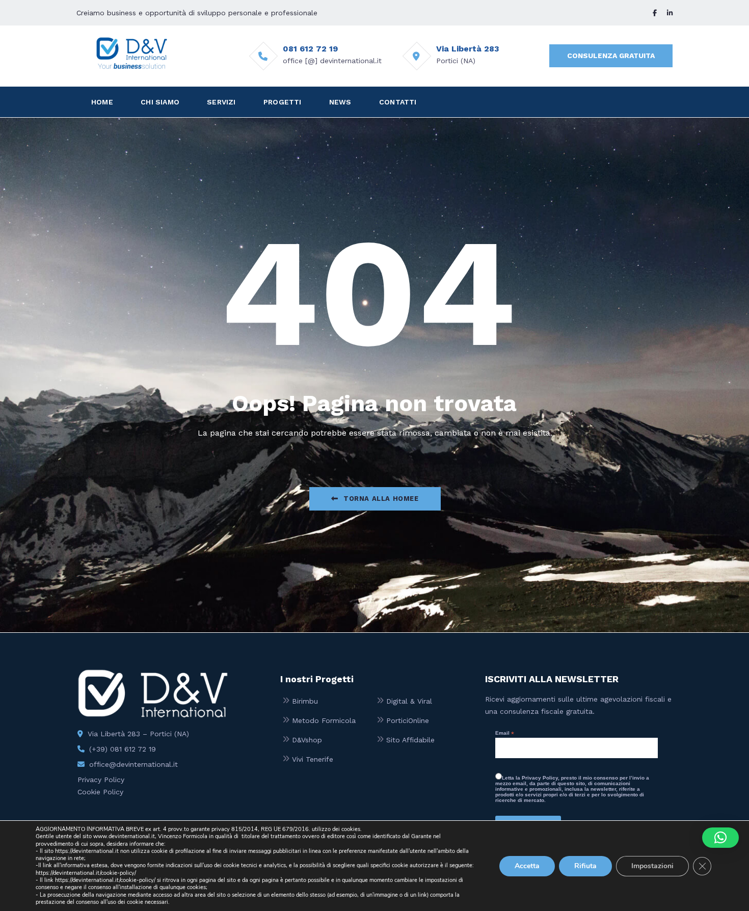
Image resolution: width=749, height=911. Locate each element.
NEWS (340, 102)
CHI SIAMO (160, 102)
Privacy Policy (100, 779)
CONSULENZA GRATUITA (611, 55)
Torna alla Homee (381, 498)
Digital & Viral (409, 701)
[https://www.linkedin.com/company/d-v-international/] (670, 13)
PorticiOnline (407, 720)
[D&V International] (131, 53)
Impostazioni (652, 865)
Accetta (527, 865)
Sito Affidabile (410, 740)
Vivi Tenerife (312, 759)
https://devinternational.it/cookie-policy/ (86, 873)
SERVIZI (221, 102)
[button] (720, 837)
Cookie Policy (100, 792)
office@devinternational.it (133, 764)
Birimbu (305, 701)
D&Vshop (307, 740)
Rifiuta (585, 865)
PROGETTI (282, 102)
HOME (102, 102)
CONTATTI (398, 102)
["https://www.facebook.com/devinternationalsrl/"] (655, 13)
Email (504, 733)
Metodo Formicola (324, 720)
